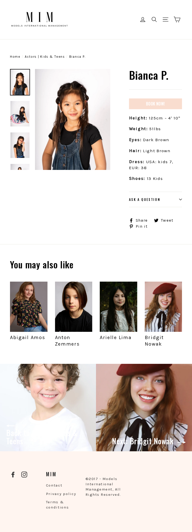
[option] (72, 119)
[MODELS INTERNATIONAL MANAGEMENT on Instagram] (24, 474)
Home (15, 56)
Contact (54, 485)
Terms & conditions (57, 505)
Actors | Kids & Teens (45, 56)
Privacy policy (61, 494)
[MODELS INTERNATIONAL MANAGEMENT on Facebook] (13, 474)
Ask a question (144, 199)
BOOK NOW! (155, 104)
